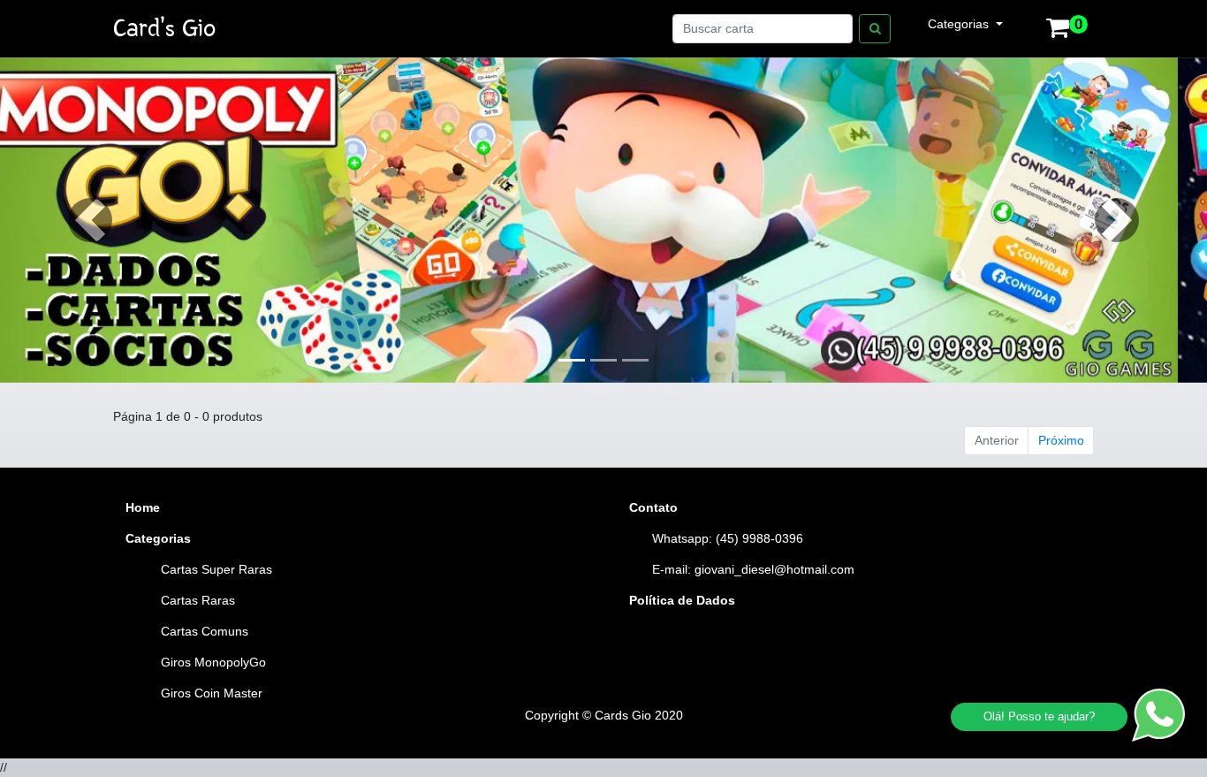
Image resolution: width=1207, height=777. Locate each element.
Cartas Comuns (204, 631)
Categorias (960, 24)
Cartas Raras (198, 600)
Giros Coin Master (211, 693)
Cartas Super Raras (216, 569)
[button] (90, 220)
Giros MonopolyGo (213, 662)
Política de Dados (682, 600)
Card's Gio (164, 28)
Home (142, 507)
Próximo (1061, 440)
